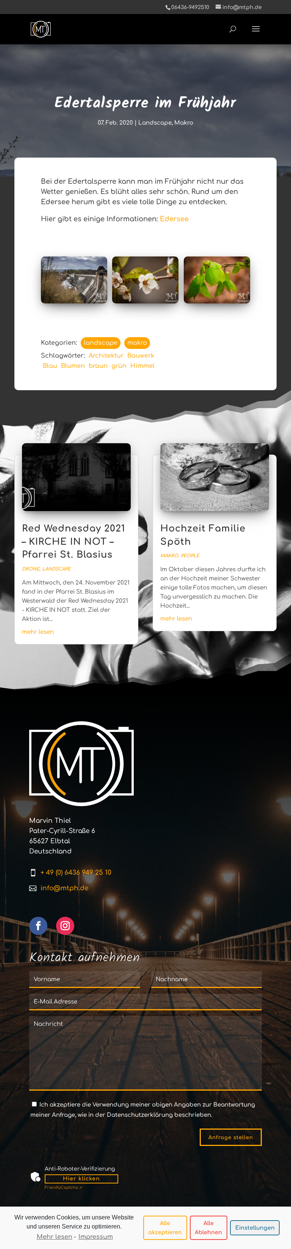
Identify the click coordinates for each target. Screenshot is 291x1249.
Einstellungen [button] (255, 1228)
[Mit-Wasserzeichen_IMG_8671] (74, 279)
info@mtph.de (64, 888)
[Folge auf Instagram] (65, 926)
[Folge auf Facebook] (38, 926)
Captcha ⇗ (63, 1187)
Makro (183, 123)
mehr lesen (38, 632)
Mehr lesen (54, 1236)
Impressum (95, 1236)
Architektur (106, 355)
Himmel (142, 366)
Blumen (73, 366)
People (190, 555)
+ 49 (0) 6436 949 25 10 (76, 872)
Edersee (174, 219)
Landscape (155, 123)
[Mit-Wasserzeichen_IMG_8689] (217, 279)
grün (119, 366)
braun (98, 366)
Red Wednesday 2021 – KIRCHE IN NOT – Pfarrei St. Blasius (73, 542)
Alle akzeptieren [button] (165, 1227)
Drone (30, 569)
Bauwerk (140, 355)
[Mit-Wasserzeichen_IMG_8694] (145, 279)
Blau (50, 366)
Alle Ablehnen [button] (208, 1227)
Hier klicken (81, 1179)
